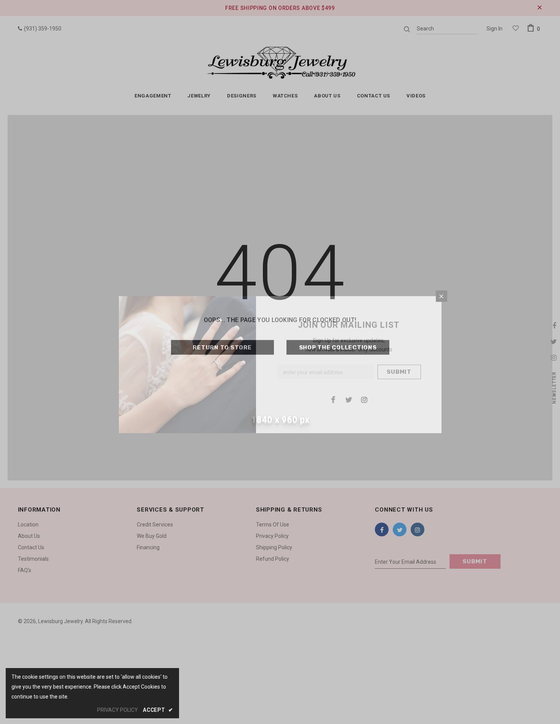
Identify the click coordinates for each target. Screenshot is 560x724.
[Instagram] (364, 399)
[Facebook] (333, 399)
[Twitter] (348, 399)
